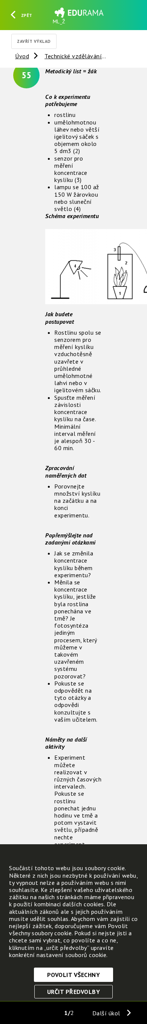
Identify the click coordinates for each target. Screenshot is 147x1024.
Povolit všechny (73, 974)
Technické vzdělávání (73, 56)
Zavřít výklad (34, 41)
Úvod (22, 56)
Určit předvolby (73, 991)
